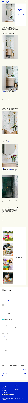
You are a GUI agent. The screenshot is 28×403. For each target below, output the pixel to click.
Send (24, 369)
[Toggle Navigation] (25, 1)
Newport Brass (15, 199)
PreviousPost (4, 374)
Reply (8, 300)
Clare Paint (11, 98)
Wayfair (13, 99)
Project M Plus (7, 219)
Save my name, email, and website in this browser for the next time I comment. (13, 365)
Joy (8, 325)
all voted (11, 32)
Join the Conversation (5, 350)
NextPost (24, 374)
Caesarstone (13, 92)
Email (3, 360)
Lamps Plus (5, 140)
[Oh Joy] (6, 1)
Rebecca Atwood (13, 200)
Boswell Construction (8, 220)
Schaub (3, 92)
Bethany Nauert (5, 90)
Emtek (4, 98)
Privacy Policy (17, 389)
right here (9, 213)
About (16, 385)
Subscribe (13, 394)
